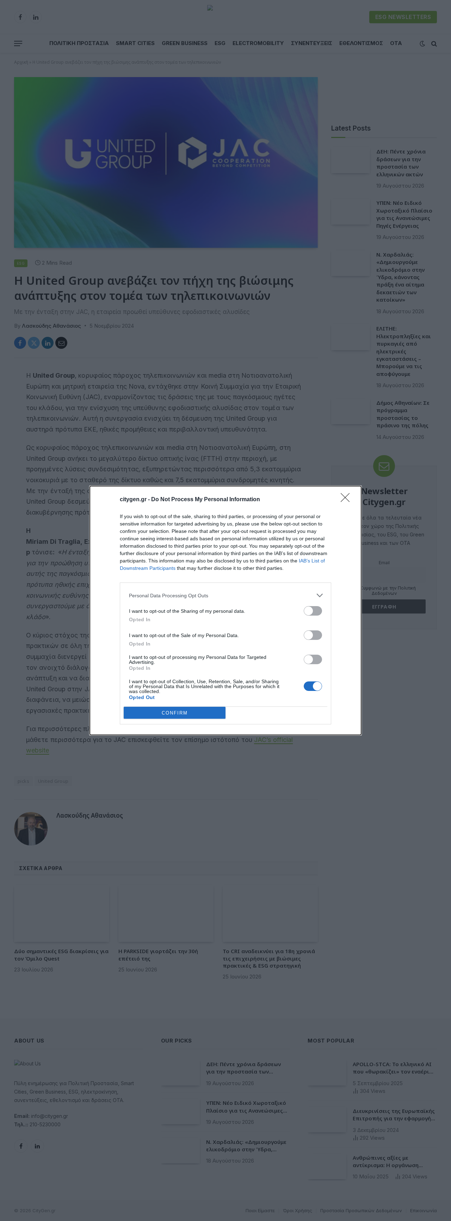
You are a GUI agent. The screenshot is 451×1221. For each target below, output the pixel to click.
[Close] (347, 499)
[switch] (313, 611)
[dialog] (225, 610)
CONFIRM (175, 713)
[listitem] (225, 595)
